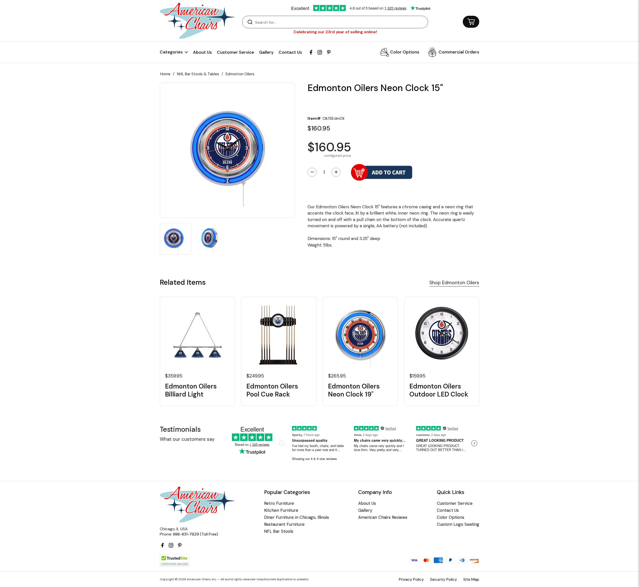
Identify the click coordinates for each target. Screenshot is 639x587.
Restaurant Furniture (284, 524)
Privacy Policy (411, 579)
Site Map (471, 579)
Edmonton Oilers (240, 74)
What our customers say (187, 439)
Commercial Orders (459, 52)
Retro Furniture (279, 503)
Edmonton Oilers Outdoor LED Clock (438, 390)
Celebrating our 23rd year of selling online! (335, 31)
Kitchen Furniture (281, 510)
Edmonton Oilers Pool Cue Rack (272, 390)
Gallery (266, 52)
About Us (202, 52)
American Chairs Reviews (382, 517)
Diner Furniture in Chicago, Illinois (296, 517)
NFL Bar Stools (278, 531)
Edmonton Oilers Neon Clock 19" (354, 390)
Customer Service (235, 52)
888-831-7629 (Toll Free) (195, 534)
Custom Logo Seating (458, 524)
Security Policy (443, 579)
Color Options (404, 52)
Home (165, 74)
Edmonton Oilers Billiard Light (191, 390)
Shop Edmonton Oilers (454, 283)
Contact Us (290, 52)
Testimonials (180, 429)
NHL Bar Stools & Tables (198, 74)
